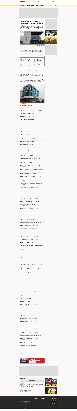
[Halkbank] (39, 4)
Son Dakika (21, 3)
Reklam (35, 404)
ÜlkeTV (38, 409)
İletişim (35, 405)
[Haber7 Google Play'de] (54, 403)
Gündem (25, 3)
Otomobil (44, 3)
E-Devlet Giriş (43, 403)
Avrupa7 (34, 409)
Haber (32, 268)
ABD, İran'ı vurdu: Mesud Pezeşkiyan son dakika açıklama (35, 5)
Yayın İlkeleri (36, 402)
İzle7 (44, 409)
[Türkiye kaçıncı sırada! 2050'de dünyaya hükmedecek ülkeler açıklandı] (51, 382)
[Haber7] (23, 1)
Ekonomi (34, 3)
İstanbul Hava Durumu (44, 405)
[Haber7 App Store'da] (54, 401)
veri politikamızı (47, 410)
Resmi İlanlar (48, 3)
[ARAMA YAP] (53, 4)
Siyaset (29, 3)
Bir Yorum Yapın (32, 380)
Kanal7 (25, 409)
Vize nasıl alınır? (43, 404)
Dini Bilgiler (42, 402)
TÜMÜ (56, 5)
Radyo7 (29, 409)
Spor (31, 3)
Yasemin (51, 409)
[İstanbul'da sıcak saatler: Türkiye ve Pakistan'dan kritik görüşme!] (51, 390)
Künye (35, 403)
